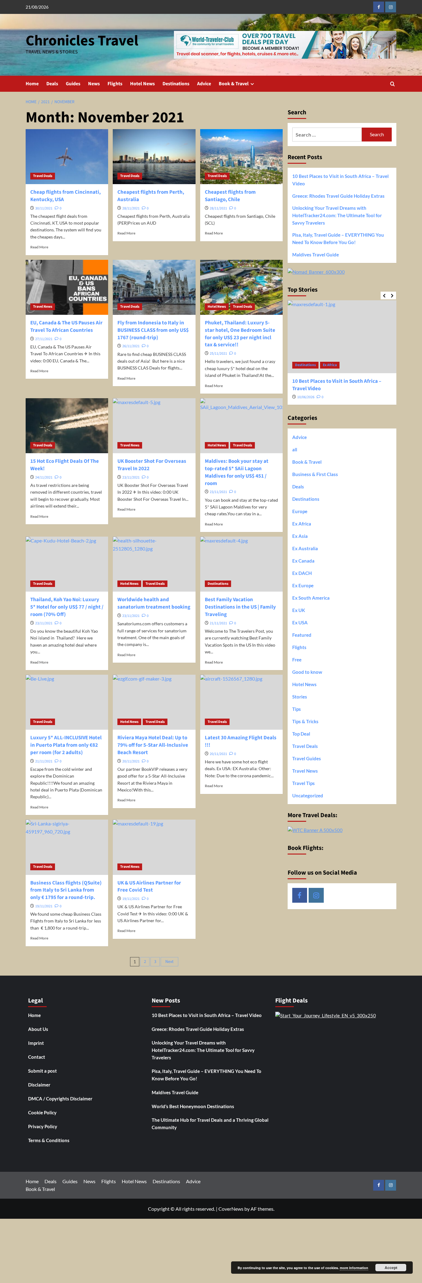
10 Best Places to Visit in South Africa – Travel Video (340, 179)
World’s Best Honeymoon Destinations (193, 1106)
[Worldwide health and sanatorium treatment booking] (154, 564)
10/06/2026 (305, 397)
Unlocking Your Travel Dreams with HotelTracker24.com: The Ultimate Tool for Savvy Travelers (337, 215)
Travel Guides (306, 758)
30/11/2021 (44, 208)
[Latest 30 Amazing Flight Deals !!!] (241, 702)
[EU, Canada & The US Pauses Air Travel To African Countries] (67, 287)
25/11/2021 (218, 353)
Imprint (36, 1043)
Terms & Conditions (49, 1140)
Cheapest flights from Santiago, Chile (230, 195)
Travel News (42, 306)
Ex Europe (303, 585)
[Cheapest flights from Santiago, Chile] (241, 156)
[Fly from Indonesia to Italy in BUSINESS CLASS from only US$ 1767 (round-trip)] (154, 287)
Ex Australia (305, 548)
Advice (204, 83)
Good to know (307, 672)
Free (297, 659)
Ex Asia (300, 536)
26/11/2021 (131, 346)
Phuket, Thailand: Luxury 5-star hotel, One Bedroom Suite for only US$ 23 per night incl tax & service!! (240, 333)
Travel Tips (303, 783)
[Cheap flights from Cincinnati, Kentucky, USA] (67, 156)
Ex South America (311, 598)
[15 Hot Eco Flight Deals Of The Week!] (67, 425)
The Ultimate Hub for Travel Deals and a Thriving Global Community (210, 1123)
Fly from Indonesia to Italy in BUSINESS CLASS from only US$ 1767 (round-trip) (153, 330)
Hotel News (142, 83)
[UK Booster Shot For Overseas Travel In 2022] (154, 425)
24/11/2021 (44, 477)
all (294, 449)
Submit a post (42, 1071)
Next (169, 962)
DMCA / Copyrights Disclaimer (60, 1098)
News (94, 83)
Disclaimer (39, 1084)
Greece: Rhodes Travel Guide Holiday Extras (338, 196)
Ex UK (298, 610)
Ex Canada (303, 560)
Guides (73, 83)
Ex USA (300, 622)
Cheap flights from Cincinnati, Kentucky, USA (65, 195)
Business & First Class (315, 474)
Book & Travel (234, 83)
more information (354, 1267)
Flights (115, 83)
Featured (301, 635)
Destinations (175, 83)
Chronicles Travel (82, 40)
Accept (391, 1267)
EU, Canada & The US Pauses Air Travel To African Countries (66, 326)
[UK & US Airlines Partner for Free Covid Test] (154, 847)
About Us (38, 1029)
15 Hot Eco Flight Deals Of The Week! (64, 465)
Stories (299, 696)
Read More (39, 247)
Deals (52, 83)
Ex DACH (302, 573)
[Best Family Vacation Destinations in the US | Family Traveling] (241, 564)
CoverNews (230, 1209)
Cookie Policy (42, 1112)
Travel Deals (42, 176)
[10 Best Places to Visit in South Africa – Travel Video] (342, 336)
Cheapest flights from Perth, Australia (150, 195)
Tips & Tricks (305, 721)
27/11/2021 (44, 339)
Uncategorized (307, 795)
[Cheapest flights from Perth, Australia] (154, 156)
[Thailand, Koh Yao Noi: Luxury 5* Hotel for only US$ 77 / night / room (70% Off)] (67, 564)
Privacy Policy (42, 1126)
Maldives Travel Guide (315, 254)
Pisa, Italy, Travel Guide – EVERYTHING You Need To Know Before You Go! (338, 238)
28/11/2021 (131, 208)
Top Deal (301, 733)
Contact (36, 1057)
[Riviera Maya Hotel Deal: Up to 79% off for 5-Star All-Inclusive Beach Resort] (154, 702)
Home (32, 83)
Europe (299, 511)
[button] (392, 83)
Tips (296, 709)
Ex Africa (330, 365)
